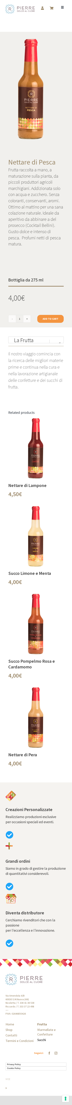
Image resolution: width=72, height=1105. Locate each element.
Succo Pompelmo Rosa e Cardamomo (31, 664)
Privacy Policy (14, 1064)
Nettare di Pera (22, 755)
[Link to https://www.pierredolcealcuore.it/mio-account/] (42, 8)
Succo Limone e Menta (29, 573)
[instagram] (55, 1053)
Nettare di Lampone (27, 485)
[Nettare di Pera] (36, 690)
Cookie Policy (13, 1068)
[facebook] (49, 1053)
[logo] (20, 7)
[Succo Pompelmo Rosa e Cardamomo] (36, 596)
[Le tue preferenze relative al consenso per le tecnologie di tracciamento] (65, 1098)
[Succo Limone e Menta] (36, 509)
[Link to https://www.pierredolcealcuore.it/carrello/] (51, 8)
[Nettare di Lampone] (36, 421)
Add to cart (50, 318)
